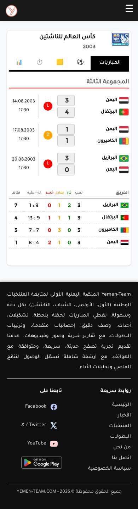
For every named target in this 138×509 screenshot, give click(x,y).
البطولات (120, 437)
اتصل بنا (121, 458)
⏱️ (39, 63)
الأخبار (124, 415)
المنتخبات (120, 426)
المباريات (110, 63)
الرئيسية (121, 405)
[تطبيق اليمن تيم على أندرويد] (41, 462)
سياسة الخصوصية (109, 468)
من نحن (122, 447)
